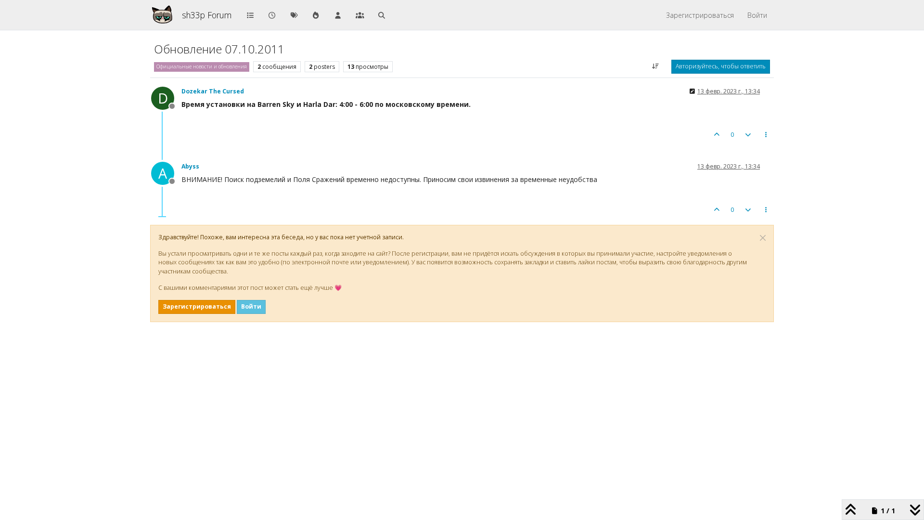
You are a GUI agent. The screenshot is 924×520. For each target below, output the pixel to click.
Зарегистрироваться (197, 306)
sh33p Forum (206, 15)
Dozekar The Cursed (212, 91)
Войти (251, 306)
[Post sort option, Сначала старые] (656, 66)
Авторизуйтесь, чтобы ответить (721, 66)
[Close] (762, 237)
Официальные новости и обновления (201, 66)
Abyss (190, 166)
